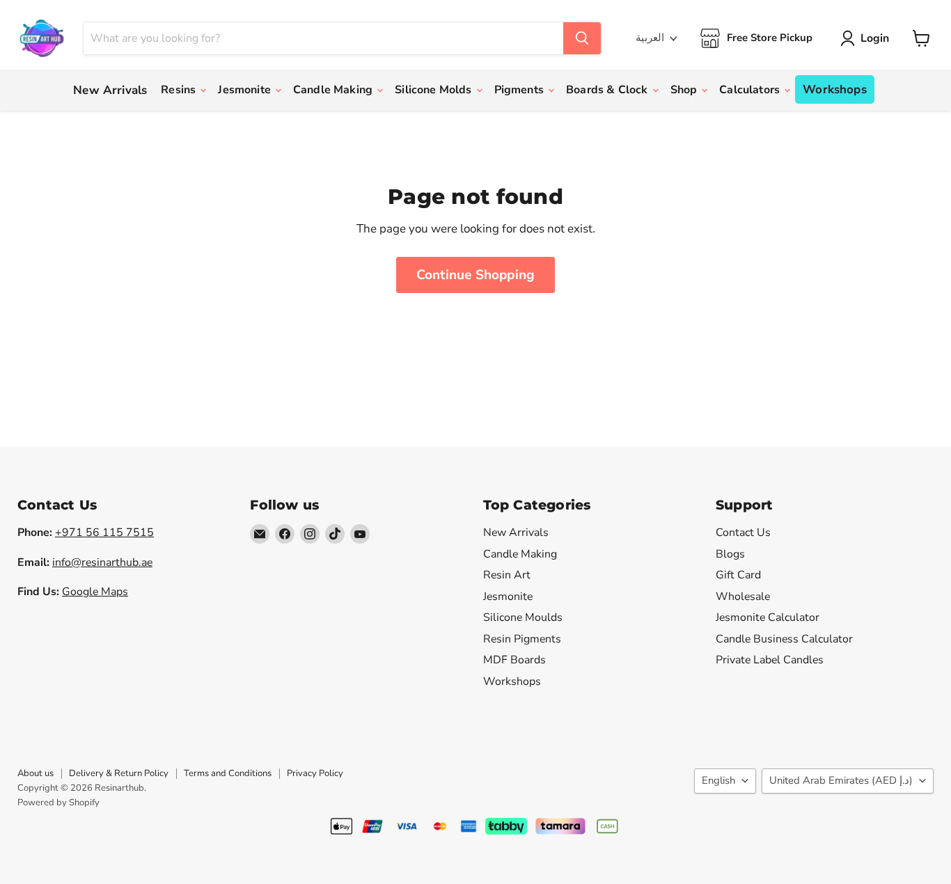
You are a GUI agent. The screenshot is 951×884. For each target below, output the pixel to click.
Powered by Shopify (58, 802)
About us (35, 773)
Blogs (730, 554)
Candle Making (334, 89)
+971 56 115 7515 (104, 532)
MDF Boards (514, 660)
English (718, 780)
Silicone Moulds (523, 617)
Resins (179, 89)
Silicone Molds (434, 89)
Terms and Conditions (228, 773)
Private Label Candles (770, 660)
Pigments (520, 89)
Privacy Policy (315, 773)
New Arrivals (110, 90)
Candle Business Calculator (784, 639)
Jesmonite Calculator (767, 617)
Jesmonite (246, 89)
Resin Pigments (522, 639)
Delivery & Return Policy (118, 773)
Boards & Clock (608, 89)
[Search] (582, 38)
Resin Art (506, 575)
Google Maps (95, 591)
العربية (650, 38)
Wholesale (743, 596)
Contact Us (743, 532)
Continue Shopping (475, 275)
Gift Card (738, 575)
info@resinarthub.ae (102, 562)
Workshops (835, 89)
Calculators (751, 89)
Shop (685, 89)
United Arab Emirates (841, 780)
